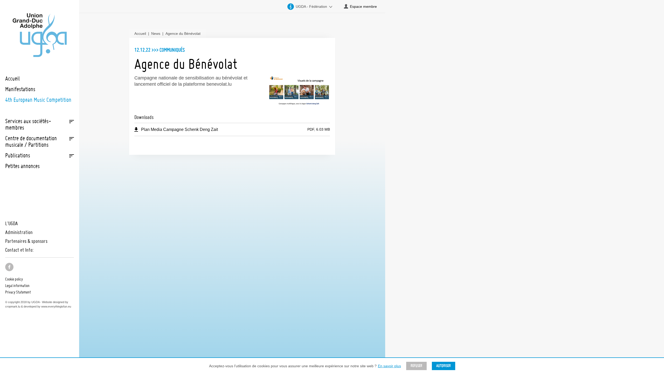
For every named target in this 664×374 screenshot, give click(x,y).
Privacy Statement (18, 292)
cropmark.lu (12, 306)
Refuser (416, 366)
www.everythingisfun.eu (56, 306)
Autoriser (443, 366)
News (155, 33)
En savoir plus (389, 366)
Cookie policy (14, 279)
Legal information (17, 285)
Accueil (140, 33)
